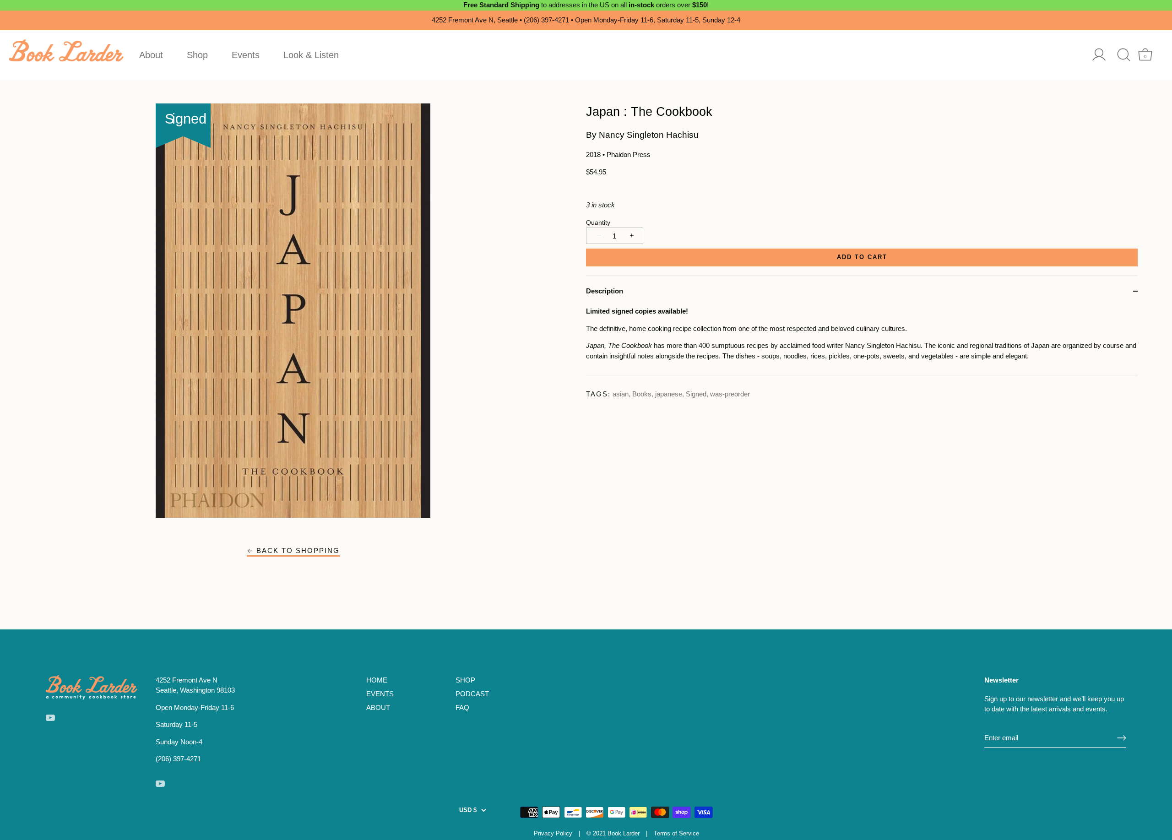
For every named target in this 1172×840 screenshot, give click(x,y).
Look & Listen (311, 55)
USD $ (468, 810)
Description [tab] (604, 291)
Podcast (472, 694)
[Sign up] (1121, 737)
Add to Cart (862, 257)
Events (246, 55)
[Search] (1124, 55)
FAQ (462, 707)
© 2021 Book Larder (613, 833)
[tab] (862, 340)
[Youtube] (50, 717)
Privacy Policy (553, 833)
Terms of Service (676, 833)
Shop (197, 55)
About (151, 55)
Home (376, 680)
